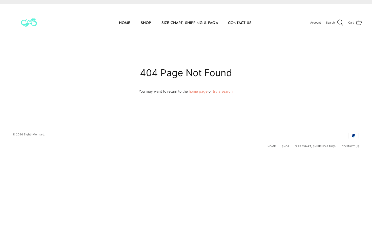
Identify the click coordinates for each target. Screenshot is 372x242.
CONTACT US (240, 23)
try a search (223, 91)
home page (198, 91)
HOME (124, 23)
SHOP (146, 23)
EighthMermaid (34, 134)
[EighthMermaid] (28, 23)
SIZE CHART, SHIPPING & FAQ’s (189, 23)
